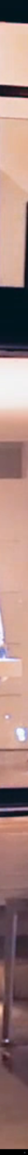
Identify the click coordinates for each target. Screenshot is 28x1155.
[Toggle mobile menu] (25, 1152)
